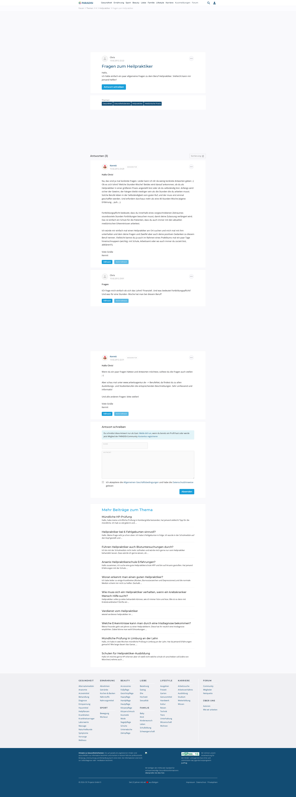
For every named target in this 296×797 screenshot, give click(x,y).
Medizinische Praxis (153, 103)
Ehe (141, 693)
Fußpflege (125, 689)
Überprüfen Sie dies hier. (155, 773)
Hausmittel (83, 708)
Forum (195, 3)
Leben (142, 724)
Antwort (107, 452)
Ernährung (119, 3)
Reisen (163, 708)
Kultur (163, 704)
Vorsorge (83, 736)
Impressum (190, 782)
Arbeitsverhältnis (185, 689)
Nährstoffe (104, 697)
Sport (128, 3)
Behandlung (84, 697)
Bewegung (104, 713)
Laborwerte (84, 722)
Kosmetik (125, 715)
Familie (151, 3)
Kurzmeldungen (182, 3)
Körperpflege (126, 708)
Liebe (143, 3)
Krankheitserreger (87, 718)
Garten (163, 693)
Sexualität (144, 700)
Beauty (136, 3)
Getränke (104, 689)
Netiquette (208, 693)
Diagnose (83, 700)
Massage (82, 726)
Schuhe (124, 726)
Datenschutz (201, 782)
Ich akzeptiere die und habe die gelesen (149, 484)
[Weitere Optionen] (191, 58)
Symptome (83, 733)
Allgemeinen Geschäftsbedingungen (141, 482)
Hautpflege (125, 704)
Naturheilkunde (85, 729)
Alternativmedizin (86, 686)
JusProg (184, 763)
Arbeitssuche (183, 686)
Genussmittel (166, 697)
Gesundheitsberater (122, 103)
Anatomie (83, 689)
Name (105, 444)
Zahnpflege (125, 733)
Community (208, 686)
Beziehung (144, 686)
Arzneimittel (84, 693)
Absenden (187, 491)
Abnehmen (105, 686)
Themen (89, 8)
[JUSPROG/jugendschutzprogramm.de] (190, 754)
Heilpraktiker (104, 8)
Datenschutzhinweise (183, 482)
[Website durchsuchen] (209, 3)
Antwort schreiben (114, 87)
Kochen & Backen (107, 693)
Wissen (181, 704)
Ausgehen (164, 686)
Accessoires (126, 686)
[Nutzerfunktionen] (214, 3)
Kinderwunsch (146, 720)
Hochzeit (144, 697)
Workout (104, 717)
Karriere (169, 3)
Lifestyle (160, 3)
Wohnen (164, 726)
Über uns (209, 701)
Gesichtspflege (127, 693)
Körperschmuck (127, 711)
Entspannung (84, 704)
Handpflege (126, 700)
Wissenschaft (166, 722)
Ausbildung (183, 693)
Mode (123, 718)
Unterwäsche (126, 729)
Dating (143, 689)
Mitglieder (207, 689)
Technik (163, 711)
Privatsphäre (212, 782)
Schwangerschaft (147, 731)
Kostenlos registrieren (148, 436)
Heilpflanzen (84, 711)
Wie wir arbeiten (210, 709)
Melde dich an (145, 433)
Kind (142, 717)
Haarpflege (125, 697)
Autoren (206, 706)
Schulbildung (145, 727)
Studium (181, 697)
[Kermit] (106, 166)
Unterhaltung (166, 718)
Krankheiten (84, 715)
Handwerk (164, 700)
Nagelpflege (126, 722)
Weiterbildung (184, 700)
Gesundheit (106, 3)
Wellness (82, 740)
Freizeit (163, 689)
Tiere (162, 715)
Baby (142, 713)
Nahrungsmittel (107, 700)
